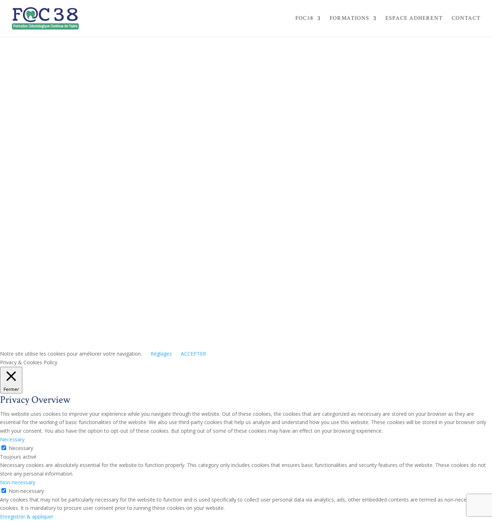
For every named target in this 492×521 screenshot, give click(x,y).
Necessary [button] (12, 439)
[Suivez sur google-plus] (346, 263)
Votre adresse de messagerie (89, 188)
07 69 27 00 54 (329, 244)
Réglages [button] (161, 353)
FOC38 (304, 19)
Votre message (70, 292)
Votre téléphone (72, 216)
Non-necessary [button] (17, 482)
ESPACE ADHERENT (414, 19)
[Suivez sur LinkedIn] (375, 263)
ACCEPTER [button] (193, 353)
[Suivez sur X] (331, 263)
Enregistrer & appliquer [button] (26, 516)
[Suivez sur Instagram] (360, 263)
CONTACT (466, 19)
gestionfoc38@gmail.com (341, 252)
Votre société (67, 202)
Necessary (21, 448)
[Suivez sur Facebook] (317, 263)
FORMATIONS (349, 19)
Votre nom (64, 175)
